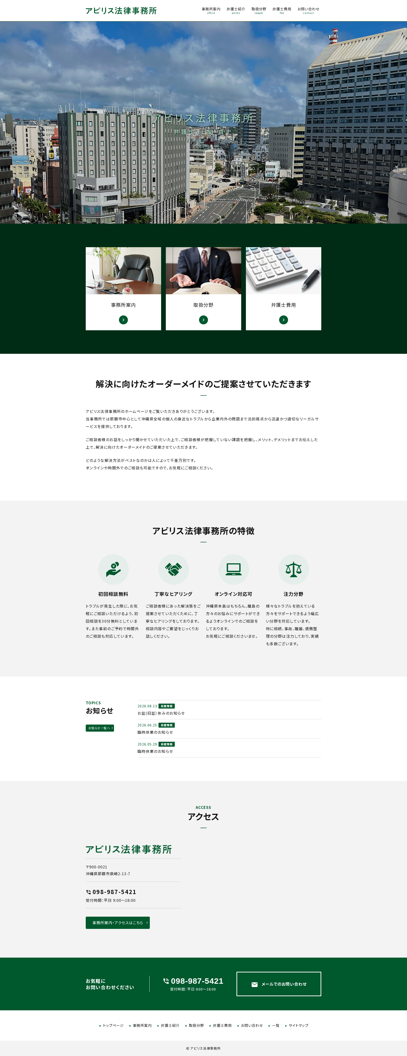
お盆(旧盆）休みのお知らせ (161, 713)
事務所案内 (142, 1025)
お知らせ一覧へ (99, 728)
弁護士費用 (222, 1025)
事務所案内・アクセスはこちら (117, 922)
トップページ (113, 1025)
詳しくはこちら (123, 288)
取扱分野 (196, 1025)
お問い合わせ (252, 1025)
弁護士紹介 (170, 1025)
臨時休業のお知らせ (155, 732)
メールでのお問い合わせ (279, 984)
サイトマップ (299, 1025)
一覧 (276, 1025)
